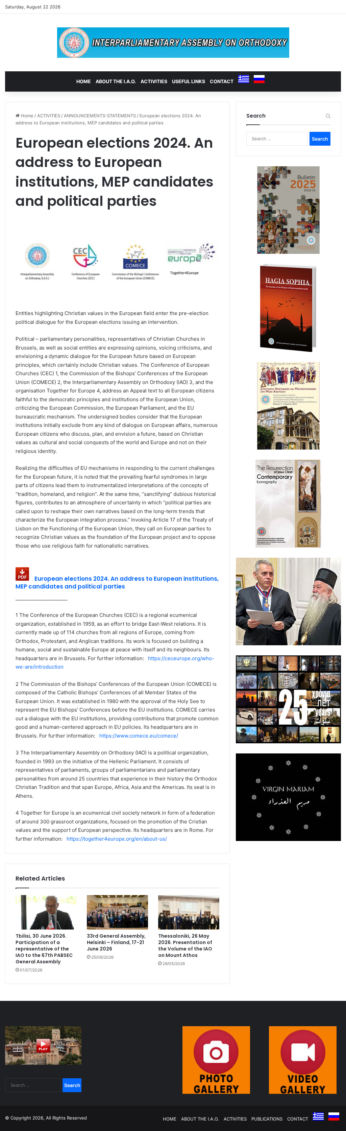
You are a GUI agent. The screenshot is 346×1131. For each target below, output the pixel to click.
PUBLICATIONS (266, 1119)
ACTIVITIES (154, 81)
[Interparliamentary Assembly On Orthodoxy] (173, 42)
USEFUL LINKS (188, 81)
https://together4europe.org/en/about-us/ (115, 839)
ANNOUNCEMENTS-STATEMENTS (100, 115)
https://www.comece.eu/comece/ (137, 735)
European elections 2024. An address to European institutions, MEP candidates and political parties (117, 583)
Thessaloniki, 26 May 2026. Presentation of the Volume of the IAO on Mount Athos (185, 946)
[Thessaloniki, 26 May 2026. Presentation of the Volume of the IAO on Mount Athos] (188, 912)
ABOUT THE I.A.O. (116, 81)
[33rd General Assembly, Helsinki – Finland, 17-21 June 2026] (117, 912)
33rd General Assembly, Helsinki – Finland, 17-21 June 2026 (116, 942)
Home (26, 115)
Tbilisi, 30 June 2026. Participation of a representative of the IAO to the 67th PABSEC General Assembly (44, 949)
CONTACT (221, 81)
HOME (83, 81)
